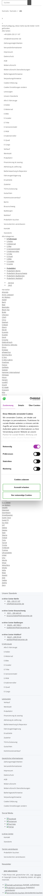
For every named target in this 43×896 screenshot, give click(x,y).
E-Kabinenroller (10, 136)
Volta (4, 570)
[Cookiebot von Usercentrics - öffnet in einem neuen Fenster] (30, 398)
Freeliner (5, 362)
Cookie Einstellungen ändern (15, 87)
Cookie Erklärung (10, 83)
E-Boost (5, 325)
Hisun (4, 377)
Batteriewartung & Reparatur (15, 171)
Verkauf (7, 149)
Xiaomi (4, 575)
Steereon (5, 510)
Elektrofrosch (7, 342)
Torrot (4, 543)
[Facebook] (11, 818)
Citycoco (5, 315)
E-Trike (6, 122)
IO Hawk (5, 387)
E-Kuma (5, 340)
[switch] (36, 454)
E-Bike (6, 114)
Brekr (4, 312)
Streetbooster (7, 515)
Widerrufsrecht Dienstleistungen (17, 69)
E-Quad (7, 140)
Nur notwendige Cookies (21, 495)
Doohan (5, 322)
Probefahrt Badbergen (16, 276)
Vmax (4, 563)
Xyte (3, 578)
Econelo (5, 332)
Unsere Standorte (11, 96)
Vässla (4, 560)
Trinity (4, 545)
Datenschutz (9, 56)
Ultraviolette (7, 553)
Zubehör (7, 184)
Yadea (4, 580)
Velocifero (6, 565)
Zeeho (4, 583)
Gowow (5, 370)
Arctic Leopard (7, 295)
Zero (3, 585)
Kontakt (7, 228)
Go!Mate (5, 367)
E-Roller (7, 105)
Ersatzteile (8, 180)
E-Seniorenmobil (10, 127)
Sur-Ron (5, 522)
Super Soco (6, 517)
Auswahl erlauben (21, 487)
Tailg (3, 532)
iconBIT (5, 382)
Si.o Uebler (6, 502)
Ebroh (4, 330)
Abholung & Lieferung (12, 167)
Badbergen (8, 211)
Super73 (5, 520)
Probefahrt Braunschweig (17, 273)
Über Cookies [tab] (34, 405)
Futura (4, 365)
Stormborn (6, 512)
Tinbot (4, 538)
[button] (7, 644)
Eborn (4, 327)
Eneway (5, 350)
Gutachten (8, 193)
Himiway (5, 375)
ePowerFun (6, 352)
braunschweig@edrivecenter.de (19, 616)
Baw (3, 305)
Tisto (4, 540)
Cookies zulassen (21, 480)
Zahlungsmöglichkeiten (13, 43)
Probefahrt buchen (11, 220)
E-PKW (6, 131)
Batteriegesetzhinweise (13, 74)
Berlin (6, 202)
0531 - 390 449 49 (14, 613)
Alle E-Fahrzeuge (10, 100)
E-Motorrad (8, 109)
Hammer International (11, 372)
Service (11, 283)
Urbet (4, 555)
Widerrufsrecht (10, 65)
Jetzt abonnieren (10, 871)
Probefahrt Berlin (14, 271)
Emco (4, 347)
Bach (4, 302)
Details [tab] (21, 405)
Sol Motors (6, 505)
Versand (37, 875)
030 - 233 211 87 (13, 601)
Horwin (5, 380)
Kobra (4, 395)
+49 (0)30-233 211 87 (12, 34)
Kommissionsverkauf (12, 197)
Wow (4, 573)
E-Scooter (7, 118)
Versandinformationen (13, 47)
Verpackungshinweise (12, 78)
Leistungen (8, 92)
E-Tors (4, 357)
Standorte (8, 233)
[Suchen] (29, 2)
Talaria (4, 535)
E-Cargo (7, 144)
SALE (10, 285)
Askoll (4, 300)
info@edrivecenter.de (12, 39)
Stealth (5, 507)
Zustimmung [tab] (8, 405)
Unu (3, 558)
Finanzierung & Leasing (13, 162)
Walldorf (7, 215)
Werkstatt (7, 153)
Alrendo (5, 292)
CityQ (4, 317)
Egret (4, 337)
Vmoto (4, 568)
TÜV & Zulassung (10, 189)
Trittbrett (5, 548)
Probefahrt (8, 158)
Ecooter (5, 335)
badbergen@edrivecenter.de (18, 627)
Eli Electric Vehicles (9, 345)
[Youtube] (11, 824)
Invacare (5, 390)
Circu (4, 320)
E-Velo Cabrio (7, 360)
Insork (4, 385)
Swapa (4, 530)
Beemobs (5, 307)
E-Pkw (9, 246)
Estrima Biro (7, 355)
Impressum (8, 52)
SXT (3, 525)
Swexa (4, 527)
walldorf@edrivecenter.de (17, 639)
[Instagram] (12, 821)
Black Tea (5, 310)
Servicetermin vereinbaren (14, 224)
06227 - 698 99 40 (14, 637)
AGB (5, 61)
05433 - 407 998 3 (14, 625)
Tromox (5, 550)
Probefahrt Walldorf (15, 278)
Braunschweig (9, 206)
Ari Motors (6, 297)
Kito (3, 392)
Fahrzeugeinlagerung (12, 175)
